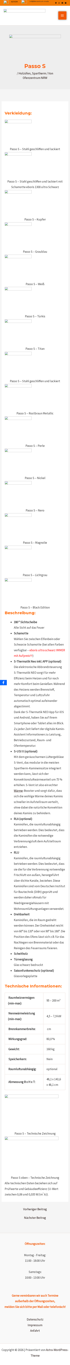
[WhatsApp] (59, 3)
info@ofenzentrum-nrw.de (39, 1)
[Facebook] (62, 3)
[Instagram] (65, 3)
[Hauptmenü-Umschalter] (62, 15)
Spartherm (39, 73)
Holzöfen (24, 73)
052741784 (14, 2)
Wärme (18, 791)
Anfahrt (35, 1331)
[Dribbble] (56, 3)
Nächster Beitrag (35, 1217)
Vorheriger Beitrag (35, 1209)
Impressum (35, 1325)
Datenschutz (35, 1319)
